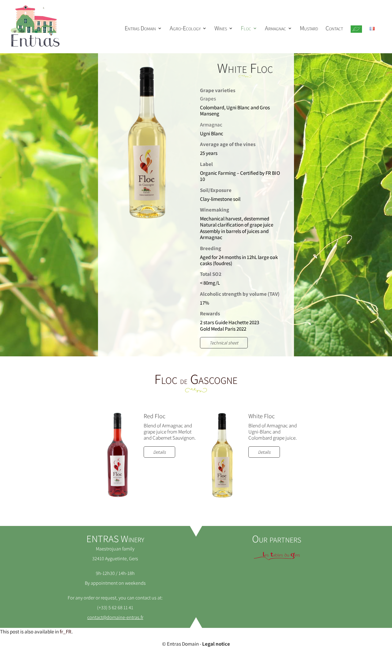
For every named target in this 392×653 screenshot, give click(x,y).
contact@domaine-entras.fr (115, 617)
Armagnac (275, 29)
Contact (334, 29)
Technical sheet (223, 343)
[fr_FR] (372, 39)
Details (159, 452)
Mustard (309, 29)
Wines (220, 29)
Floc (246, 29)
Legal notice (216, 643)
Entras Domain (140, 29)
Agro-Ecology (185, 29)
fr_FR (65, 631)
